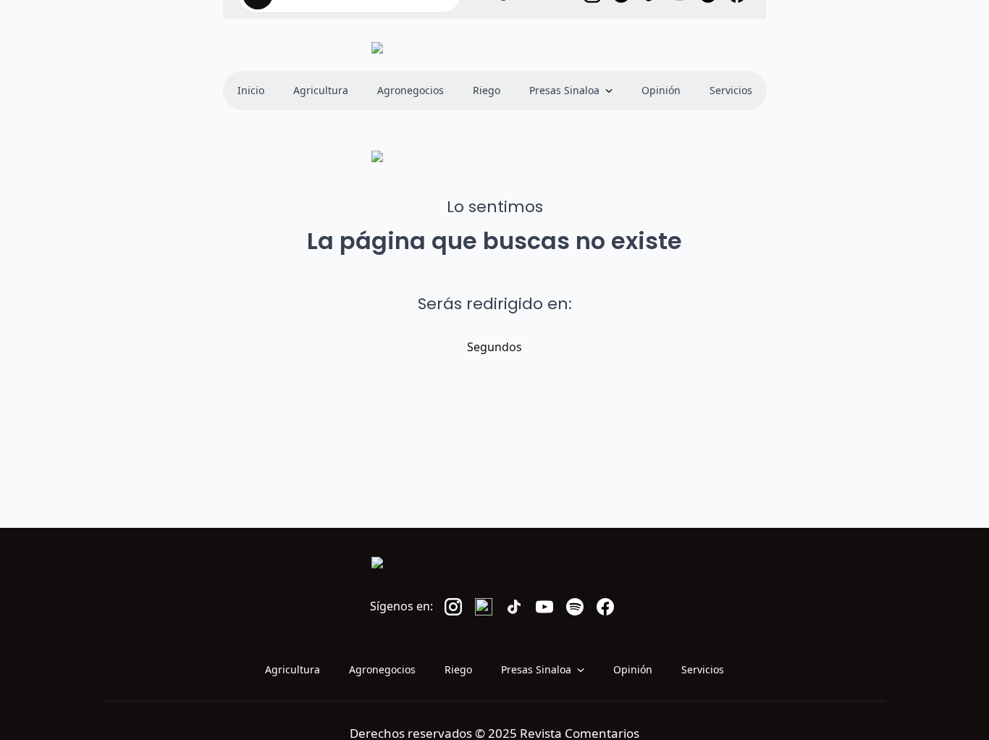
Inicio (250, 90)
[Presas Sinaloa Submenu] (613, 90)
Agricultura (320, 90)
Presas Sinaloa (564, 90)
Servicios (731, 90)
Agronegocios (410, 90)
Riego (486, 90)
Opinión (661, 90)
